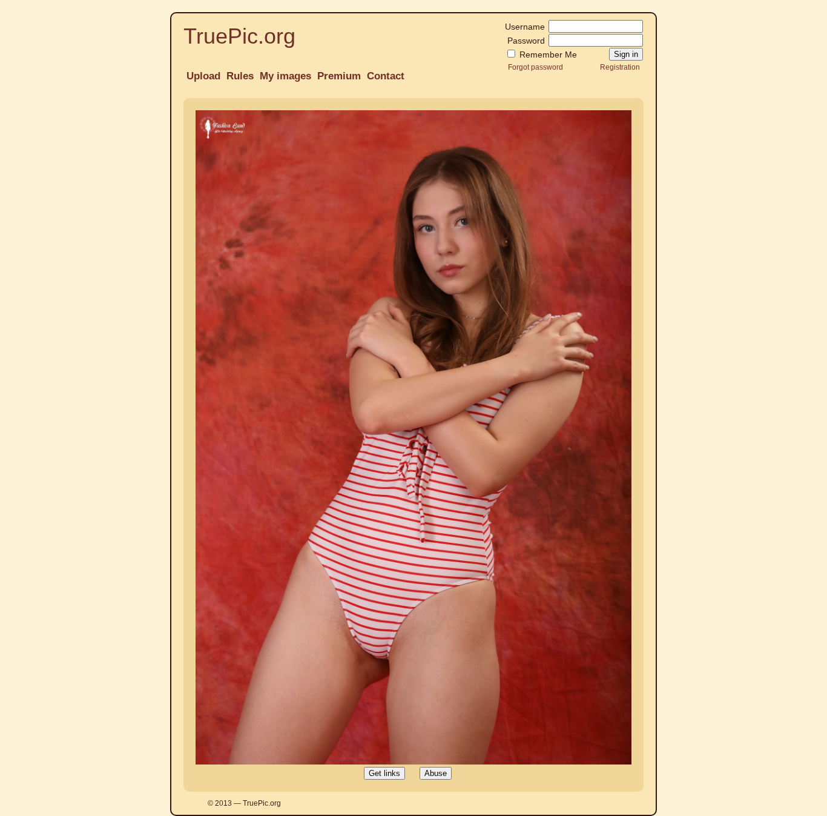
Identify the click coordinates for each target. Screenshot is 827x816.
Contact (385, 76)
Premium (339, 76)
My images (285, 76)
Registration (620, 67)
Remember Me (547, 54)
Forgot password (535, 67)
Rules (240, 76)
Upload (203, 76)
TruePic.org (239, 36)
